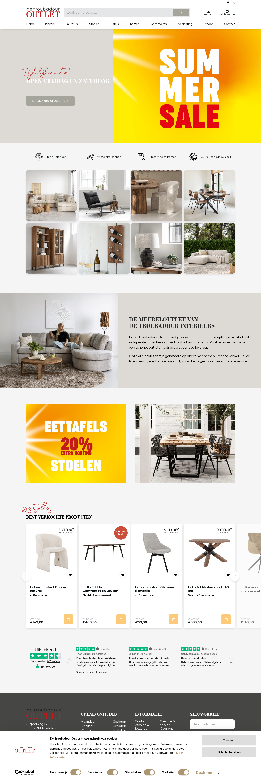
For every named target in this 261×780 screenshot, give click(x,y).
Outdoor (207, 24)
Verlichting (185, 24)
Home (30, 24)
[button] (26, 576)
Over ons (166, 728)
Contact (229, 24)
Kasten (134, 24)
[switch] (112, 772)
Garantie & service (167, 723)
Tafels (115, 24)
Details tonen (205, 772)
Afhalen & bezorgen (142, 726)
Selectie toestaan (229, 752)
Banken (49, 24)
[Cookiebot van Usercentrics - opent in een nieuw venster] (24, 772)
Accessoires (159, 24)
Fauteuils (72, 24)
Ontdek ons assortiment (50, 101)
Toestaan (229, 740)
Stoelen (94, 24)
